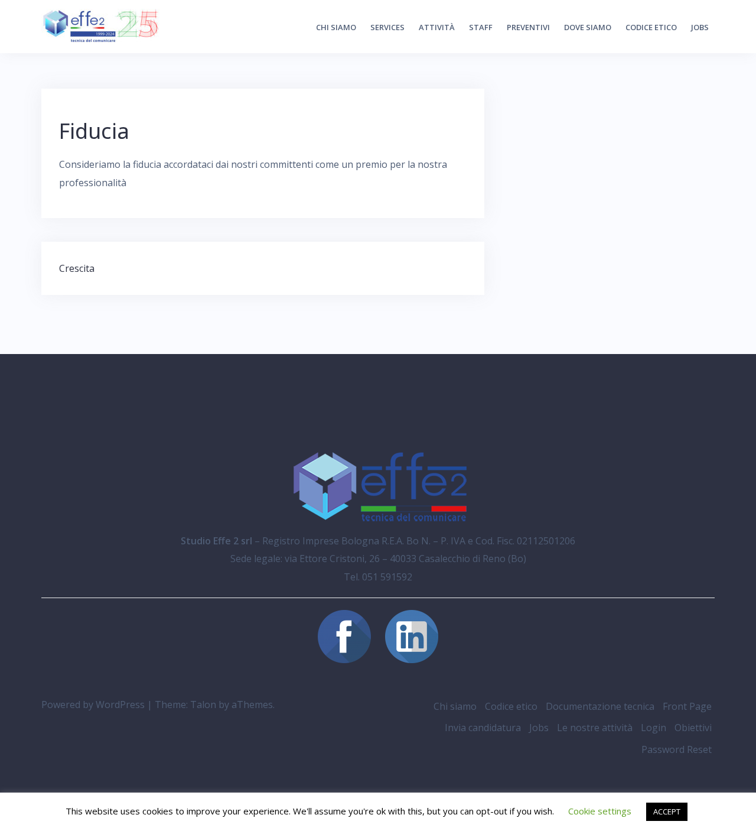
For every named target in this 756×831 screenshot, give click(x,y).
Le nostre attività (595, 727)
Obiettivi (693, 727)
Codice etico (651, 27)
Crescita (76, 268)
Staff (481, 27)
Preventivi (528, 27)
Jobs (700, 27)
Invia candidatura (483, 727)
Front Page (687, 706)
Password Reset (676, 749)
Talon (203, 704)
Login (653, 727)
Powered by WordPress (93, 704)
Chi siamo (336, 27)
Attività (437, 27)
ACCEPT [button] (666, 811)
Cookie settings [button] (599, 811)
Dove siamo (587, 27)
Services (387, 27)
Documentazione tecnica (600, 706)
